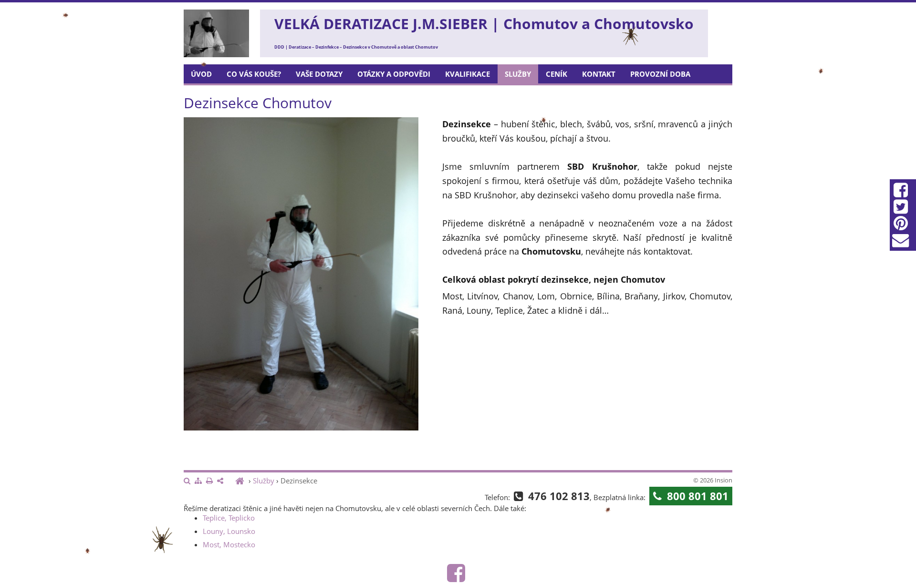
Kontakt (598, 74)
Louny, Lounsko (229, 531)
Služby (518, 74)
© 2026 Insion (712, 480)
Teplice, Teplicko (229, 518)
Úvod (201, 74)
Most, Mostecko (229, 544)
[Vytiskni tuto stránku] (209, 481)
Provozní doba (660, 74)
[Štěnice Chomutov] (241, 480)
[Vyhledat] (187, 481)
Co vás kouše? (254, 74)
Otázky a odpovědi (393, 74)
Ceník (556, 74)
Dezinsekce (299, 480)
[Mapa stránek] (198, 481)
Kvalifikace (467, 74)
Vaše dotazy (319, 74)
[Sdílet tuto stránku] (220, 481)
